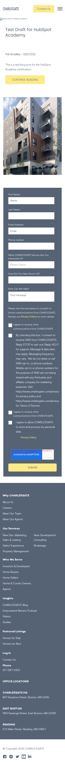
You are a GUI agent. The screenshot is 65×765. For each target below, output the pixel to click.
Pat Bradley (12, 54)
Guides (7, 622)
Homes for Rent (12, 643)
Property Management (16, 551)
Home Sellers (10, 577)
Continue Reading (25, 79)
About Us (8, 502)
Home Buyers (11, 572)
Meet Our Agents (13, 519)
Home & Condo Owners (17, 583)
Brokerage (40, 545)
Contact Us (43, 8)
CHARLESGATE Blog (15, 605)
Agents (7, 589)
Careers (7, 507)
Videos (7, 616)
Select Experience (13, 545)
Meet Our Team (12, 513)
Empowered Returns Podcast (20, 610)
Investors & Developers (16, 566)
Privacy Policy (28, 316)
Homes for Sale (12, 638)
